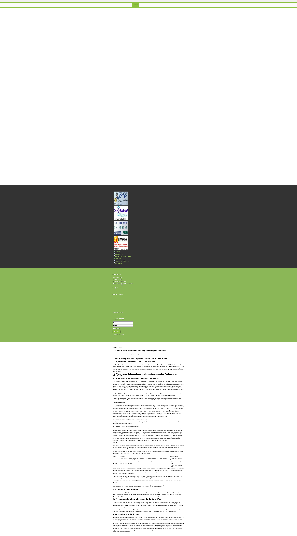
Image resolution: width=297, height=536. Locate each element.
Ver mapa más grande (118, 312)
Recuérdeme (117, 328)
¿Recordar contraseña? (119, 334)
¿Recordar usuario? (118, 336)
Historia (116, 13)
